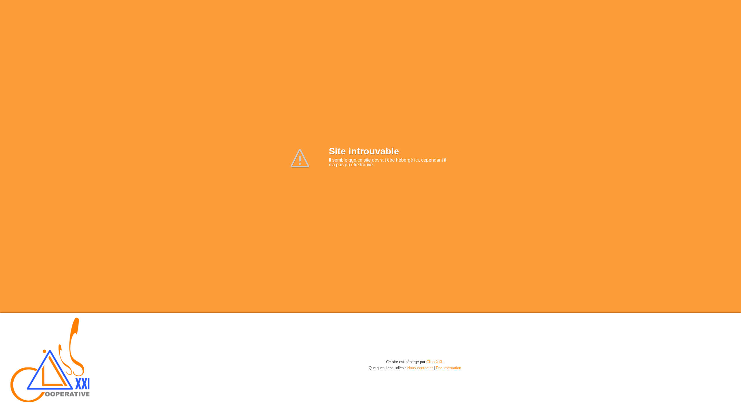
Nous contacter (420, 368)
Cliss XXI (434, 362)
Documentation (448, 368)
